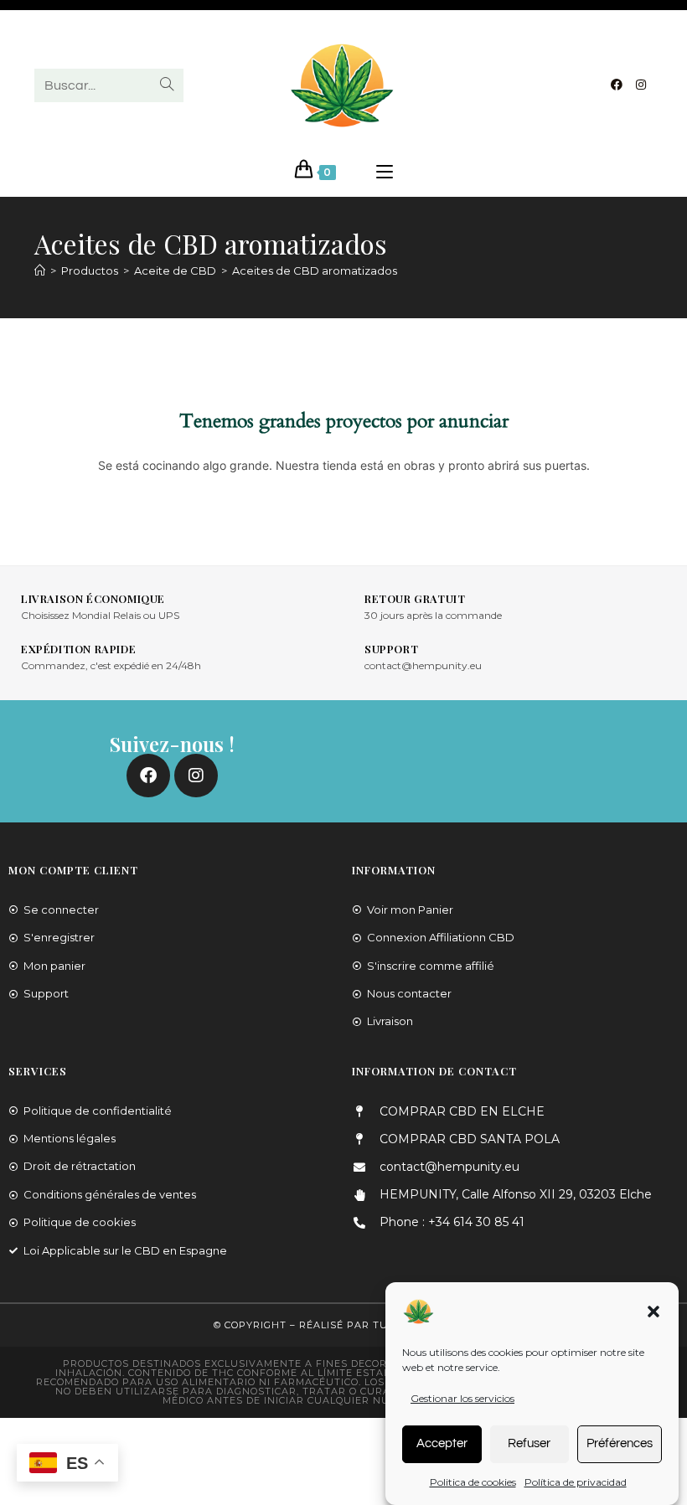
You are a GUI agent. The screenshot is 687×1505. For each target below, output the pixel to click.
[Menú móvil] (384, 172)
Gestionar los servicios (462, 1398)
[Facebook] (616, 84)
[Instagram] (641, 84)
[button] (653, 1311)
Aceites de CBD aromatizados (314, 270)
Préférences (619, 1443)
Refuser (529, 1443)
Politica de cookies (473, 1482)
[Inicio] (39, 270)
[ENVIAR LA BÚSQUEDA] (167, 85)
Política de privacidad (575, 1482)
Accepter (441, 1443)
